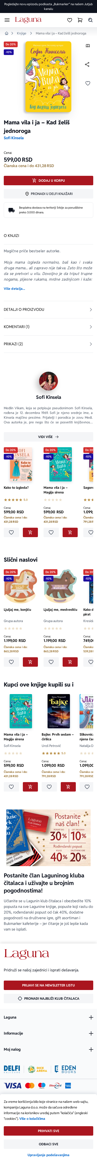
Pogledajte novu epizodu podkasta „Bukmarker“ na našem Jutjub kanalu (48, 6)
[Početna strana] (29, 20)
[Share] (87, 64)
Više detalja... (14, 289)
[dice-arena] (37, 1069)
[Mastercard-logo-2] (29, 1085)
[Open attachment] (87, 46)
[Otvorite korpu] (80, 20)
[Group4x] (41, 1085)
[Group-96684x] (65, 1069)
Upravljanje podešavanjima (48, 1155)
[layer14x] (68, 1085)
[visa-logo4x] (12, 1085)
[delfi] (12, 1069)
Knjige (21, 33)
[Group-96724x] (55, 1085)
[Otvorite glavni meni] (7, 20)
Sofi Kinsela (14, 137)
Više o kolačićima (32, 1119)
